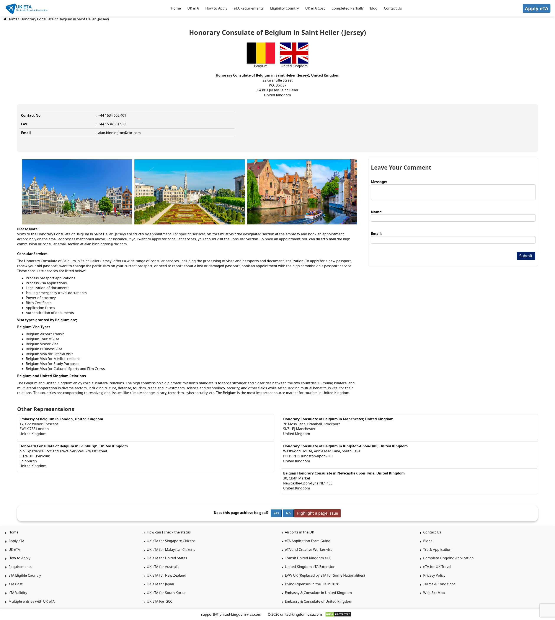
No (288, 513)
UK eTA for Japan (160, 584)
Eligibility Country (284, 8)
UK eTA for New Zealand (166, 575)
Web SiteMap (434, 592)
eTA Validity (17, 592)
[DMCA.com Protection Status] (338, 614)
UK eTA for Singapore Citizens (171, 540)
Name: (376, 211)
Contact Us (393, 8)
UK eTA (193, 8)
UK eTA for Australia (163, 566)
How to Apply (216, 8)
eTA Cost (15, 584)
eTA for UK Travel (437, 566)
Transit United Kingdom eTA (308, 558)
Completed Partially (347, 8)
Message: (379, 181)
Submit (525, 255)
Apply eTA (536, 8)
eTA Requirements (249, 8)
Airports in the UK (299, 532)
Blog (373, 8)
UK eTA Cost (315, 8)
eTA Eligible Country (24, 575)
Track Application (437, 549)
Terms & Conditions (439, 584)
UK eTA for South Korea (166, 592)
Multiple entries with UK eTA (31, 601)
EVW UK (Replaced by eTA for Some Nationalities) (325, 575)
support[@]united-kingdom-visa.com (231, 614)
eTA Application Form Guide (307, 540)
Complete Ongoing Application (448, 558)
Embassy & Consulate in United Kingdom (318, 592)
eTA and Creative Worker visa (309, 549)
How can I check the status (169, 532)
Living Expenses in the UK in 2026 (312, 584)
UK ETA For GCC (159, 601)
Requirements (20, 566)
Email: (376, 233)
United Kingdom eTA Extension (310, 566)
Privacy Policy (434, 575)
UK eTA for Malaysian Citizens (171, 549)
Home (176, 8)
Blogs (427, 540)
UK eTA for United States (167, 558)
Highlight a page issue (317, 513)
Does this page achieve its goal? (241, 512)
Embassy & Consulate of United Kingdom (318, 601)
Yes (276, 513)
